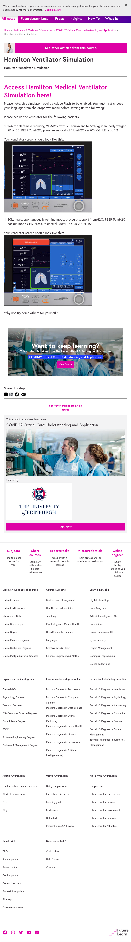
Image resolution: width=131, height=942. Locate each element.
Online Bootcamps (13, 624)
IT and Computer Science (59, 632)
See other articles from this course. (71, 48)
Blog (5, 810)
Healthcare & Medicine (25, 30)
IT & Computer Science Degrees (20, 713)
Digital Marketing (99, 600)
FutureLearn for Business (103, 802)
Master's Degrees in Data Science (64, 707)
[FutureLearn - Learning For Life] (118, 932)
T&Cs (5, 851)
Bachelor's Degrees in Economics (107, 713)
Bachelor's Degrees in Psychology (108, 697)
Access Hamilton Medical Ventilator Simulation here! (55, 91)
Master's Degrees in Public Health (64, 726)
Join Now (65, 527)
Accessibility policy (13, 891)
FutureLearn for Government (105, 810)
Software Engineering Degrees (19, 737)
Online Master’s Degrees (16, 640)
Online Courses (11, 600)
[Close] (125, 5)
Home (7, 30)
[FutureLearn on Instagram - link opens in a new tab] (13, 932)
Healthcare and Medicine (59, 608)
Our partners (96, 786)
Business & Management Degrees (21, 745)
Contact (50, 867)
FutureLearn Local (35, 18)
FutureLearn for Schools (103, 818)
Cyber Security (98, 640)
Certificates (52, 810)
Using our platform (56, 786)
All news (8, 18)
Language (51, 640)
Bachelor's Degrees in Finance (106, 721)
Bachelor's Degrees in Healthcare (107, 689)
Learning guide (54, 802)
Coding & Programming (102, 655)
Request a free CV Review (60, 825)
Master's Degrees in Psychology (63, 689)
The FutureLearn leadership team (20, 786)
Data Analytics (98, 608)
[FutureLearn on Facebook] (6, 932)
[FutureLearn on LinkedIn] (37, 932)
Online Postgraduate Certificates (20, 655)
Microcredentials (12, 616)
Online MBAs (9, 689)
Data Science (97, 624)
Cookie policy (10, 875)
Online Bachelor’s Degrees (17, 647)
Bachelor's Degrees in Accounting (108, 705)
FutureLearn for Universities (104, 794)
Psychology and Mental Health (63, 624)
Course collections (100, 663)
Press (59, 18)
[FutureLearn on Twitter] (21, 932)
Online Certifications (14, 608)
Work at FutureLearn (14, 794)
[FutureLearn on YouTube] (29, 932)
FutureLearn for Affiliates (103, 825)
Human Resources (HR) (102, 632)
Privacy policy (10, 859)
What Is (111, 18)
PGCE (6, 729)
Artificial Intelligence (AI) (103, 616)
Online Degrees (11, 632)
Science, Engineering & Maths (62, 655)
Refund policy (10, 867)
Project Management (101, 647)
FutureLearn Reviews (57, 794)
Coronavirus (47, 30)
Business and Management (60, 600)
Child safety (52, 851)
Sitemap (7, 899)
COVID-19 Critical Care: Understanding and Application (86, 30)
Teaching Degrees (12, 705)
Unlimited (51, 818)
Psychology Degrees (14, 697)
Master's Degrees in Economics (63, 742)
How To (94, 18)
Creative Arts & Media (58, 647)
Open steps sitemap (13, 907)
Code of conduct (12, 883)
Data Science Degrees (15, 721)
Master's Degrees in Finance (61, 734)
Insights (75, 18)
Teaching (51, 616)
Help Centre (52, 859)
